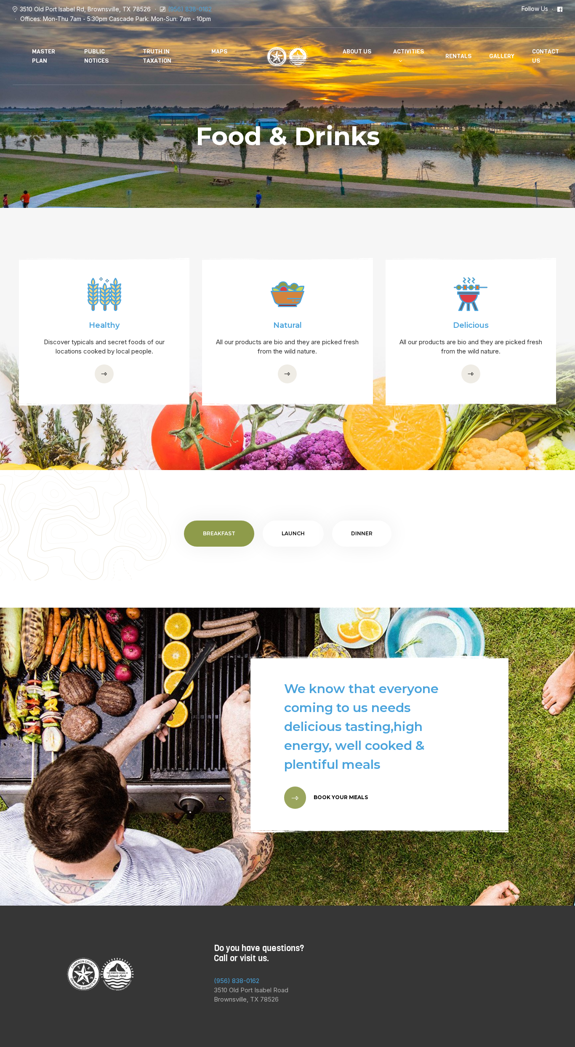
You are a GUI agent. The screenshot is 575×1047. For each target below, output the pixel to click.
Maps (219, 52)
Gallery (501, 56)
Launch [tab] (293, 533)
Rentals (458, 56)
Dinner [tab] (362, 533)
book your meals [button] (340, 797)
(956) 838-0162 (190, 9)
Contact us (545, 56)
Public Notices (96, 56)
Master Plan (43, 56)
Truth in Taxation (157, 56)
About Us (357, 52)
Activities (408, 52)
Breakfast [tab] (219, 533)
